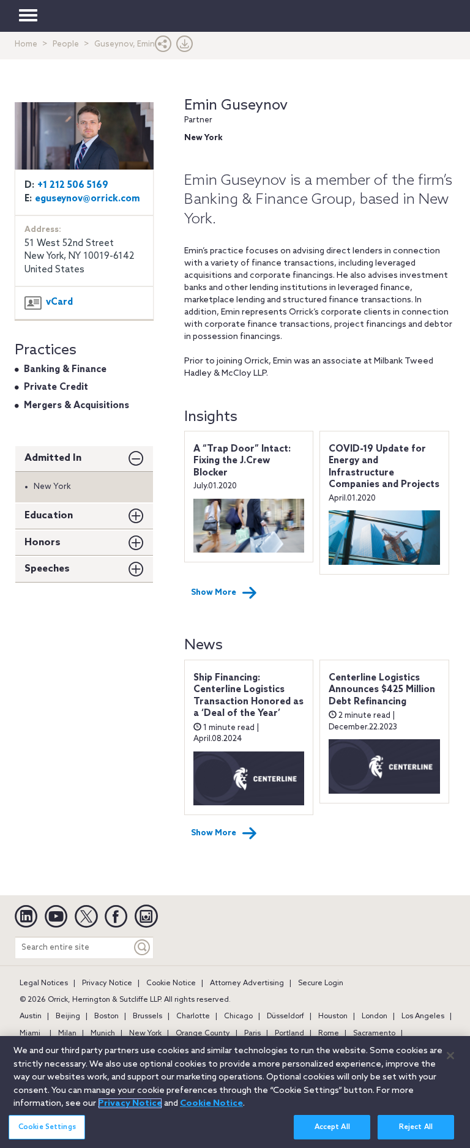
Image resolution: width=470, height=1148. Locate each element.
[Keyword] (143, 947)
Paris (252, 1033)
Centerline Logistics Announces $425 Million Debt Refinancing (382, 690)
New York (145, 1033)
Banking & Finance (65, 369)
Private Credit (56, 387)
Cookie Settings (47, 1127)
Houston (333, 1016)
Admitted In (52, 458)
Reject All (416, 1127)
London (374, 1016)
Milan (67, 1033)
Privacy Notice (107, 983)
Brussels (147, 1016)
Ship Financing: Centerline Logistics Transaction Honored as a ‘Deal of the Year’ (248, 696)
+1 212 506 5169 (72, 185)
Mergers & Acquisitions (76, 405)
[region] (235, 1092)
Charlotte (193, 1016)
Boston (106, 1016)
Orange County (203, 1033)
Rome (328, 1033)
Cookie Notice (171, 983)
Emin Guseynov (236, 105)
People (66, 44)
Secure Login (320, 983)
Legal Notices (44, 983)
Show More (213, 592)
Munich (103, 1033)
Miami (30, 1033)
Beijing (68, 1016)
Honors (42, 542)
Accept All (332, 1127)
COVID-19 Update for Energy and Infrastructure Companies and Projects (384, 467)
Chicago (238, 1016)
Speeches (47, 569)
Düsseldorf (285, 1016)
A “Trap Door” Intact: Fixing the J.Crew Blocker (242, 461)
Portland (289, 1033)
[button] (163, 47)
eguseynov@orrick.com (87, 198)
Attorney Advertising (247, 983)
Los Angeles (422, 1016)
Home (26, 44)
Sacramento (374, 1033)
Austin (31, 1016)
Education (48, 515)
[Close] (450, 1055)
